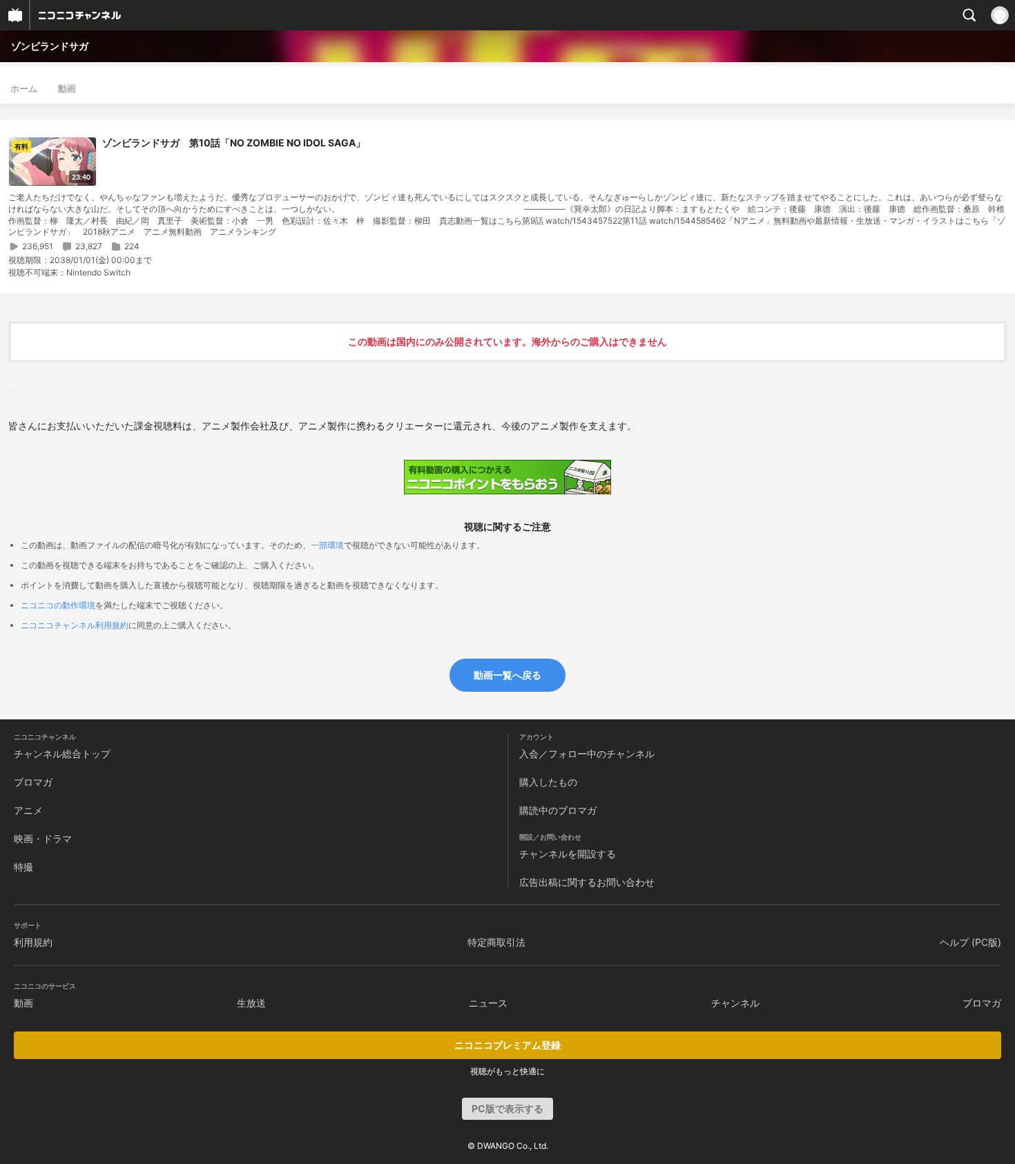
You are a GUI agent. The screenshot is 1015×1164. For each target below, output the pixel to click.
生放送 (251, 1003)
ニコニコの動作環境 (58, 605)
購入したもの (548, 782)
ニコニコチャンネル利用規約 (74, 625)
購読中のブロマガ (558, 810)
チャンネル (735, 1003)
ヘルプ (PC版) (970, 942)
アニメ (28, 810)
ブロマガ (33, 782)
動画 (67, 88)
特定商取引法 (496, 942)
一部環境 (327, 545)
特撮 (23, 867)
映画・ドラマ (43, 838)
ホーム (23, 88)
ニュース (488, 1003)
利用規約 (33, 942)
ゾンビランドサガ (49, 46)
